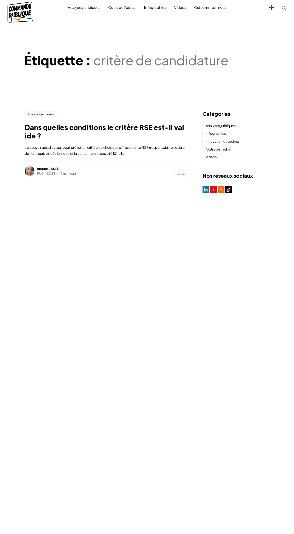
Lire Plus (179, 174)
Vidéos (211, 157)
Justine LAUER (48, 168)
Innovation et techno (222, 141)
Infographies (216, 133)
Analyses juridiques (41, 114)
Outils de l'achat (219, 149)
